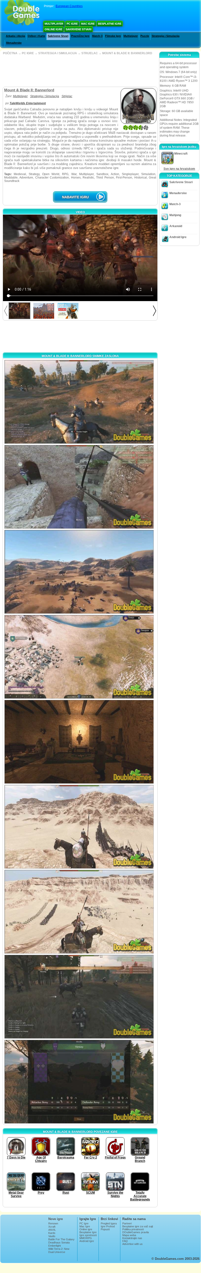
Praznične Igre (80, 35)
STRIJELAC (89, 53)
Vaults (51, 1236)
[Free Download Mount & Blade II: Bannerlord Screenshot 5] (79, 742)
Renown (53, 1223)
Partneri (127, 1223)
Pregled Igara (109, 1223)
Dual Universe (56, 1252)
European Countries (69, 6)
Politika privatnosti (133, 1229)
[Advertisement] (79, 70)
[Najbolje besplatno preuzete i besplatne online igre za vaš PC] (21, 13)
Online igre (53, 29)
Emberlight (54, 1245)
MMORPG (85, 1238)
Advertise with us (132, 1243)
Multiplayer (54, 23)
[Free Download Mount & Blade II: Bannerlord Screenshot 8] (79, 997)
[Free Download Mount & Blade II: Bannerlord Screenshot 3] (79, 572)
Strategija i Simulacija (165, 35)
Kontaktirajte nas (132, 1238)
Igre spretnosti (88, 1235)
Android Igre (178, 237)
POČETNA (10, 53)
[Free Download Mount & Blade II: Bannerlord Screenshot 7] (79, 912)
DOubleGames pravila (135, 1232)
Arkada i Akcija (15, 35)
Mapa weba (129, 1235)
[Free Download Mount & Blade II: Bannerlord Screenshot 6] (79, 827)
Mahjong (175, 215)
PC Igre (72, 23)
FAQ (125, 1241)
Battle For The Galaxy (61, 1239)
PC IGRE (28, 53)
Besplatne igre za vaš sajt (137, 1226)
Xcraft (51, 1226)
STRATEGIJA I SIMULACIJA (57, 53)
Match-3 (97, 35)
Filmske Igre (113, 35)
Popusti (105, 1229)
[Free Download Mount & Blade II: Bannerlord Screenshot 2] (79, 487)
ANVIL (52, 1229)
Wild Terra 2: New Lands (58, 1250)
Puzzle (144, 35)
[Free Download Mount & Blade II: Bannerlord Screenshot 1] (79, 402)
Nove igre (55, 1219)
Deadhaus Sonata (59, 1242)
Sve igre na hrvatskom (179, 168)
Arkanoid (175, 226)
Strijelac (67, 96)
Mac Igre (88, 23)
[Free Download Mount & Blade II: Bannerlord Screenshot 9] (79, 1082)
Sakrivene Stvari (78, 29)
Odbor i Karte (36, 35)
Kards (51, 1232)
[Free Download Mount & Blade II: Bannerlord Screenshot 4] (79, 657)
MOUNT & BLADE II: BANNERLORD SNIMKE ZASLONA (80, 356)
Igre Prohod (108, 1226)
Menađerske (14, 42)
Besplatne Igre (109, 23)
